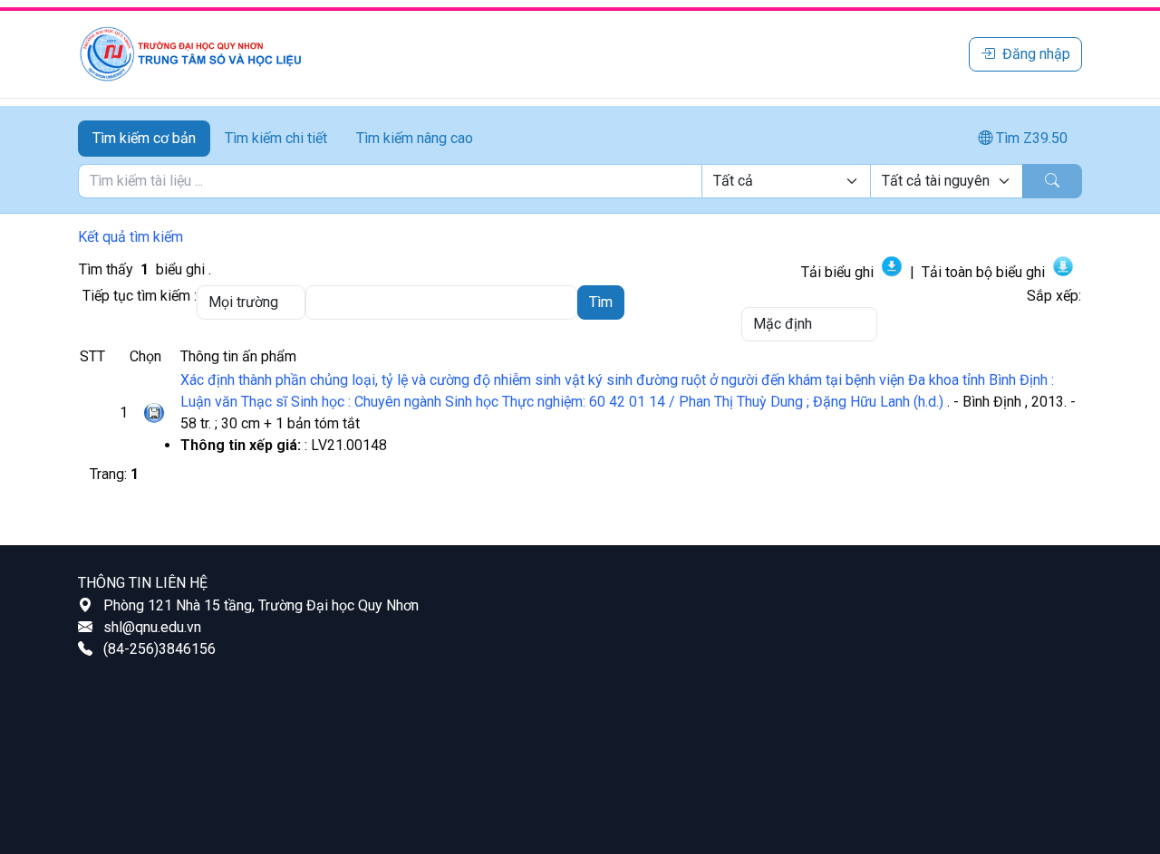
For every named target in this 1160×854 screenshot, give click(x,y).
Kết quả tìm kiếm (130, 236)
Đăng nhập (1036, 53)
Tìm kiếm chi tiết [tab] (276, 138)
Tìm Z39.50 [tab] (1030, 138)
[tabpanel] (580, 181)
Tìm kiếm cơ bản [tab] (144, 138)
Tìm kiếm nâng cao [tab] (414, 138)
